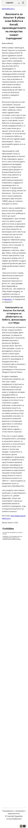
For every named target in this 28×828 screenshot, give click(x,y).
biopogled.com (8, 8)
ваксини (7, 299)
